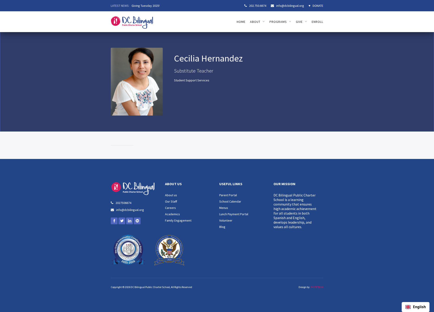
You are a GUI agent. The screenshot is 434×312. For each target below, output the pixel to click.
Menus (223, 208)
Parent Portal (228, 195)
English (419, 307)
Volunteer (225, 220)
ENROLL (317, 22)
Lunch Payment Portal (233, 214)
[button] (257, 21)
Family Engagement (178, 220)
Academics (172, 214)
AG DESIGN (317, 287)
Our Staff (171, 201)
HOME (241, 22)
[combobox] (415, 307)
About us (171, 195)
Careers (170, 208)
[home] (132, 20)
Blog (222, 227)
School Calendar (230, 201)
